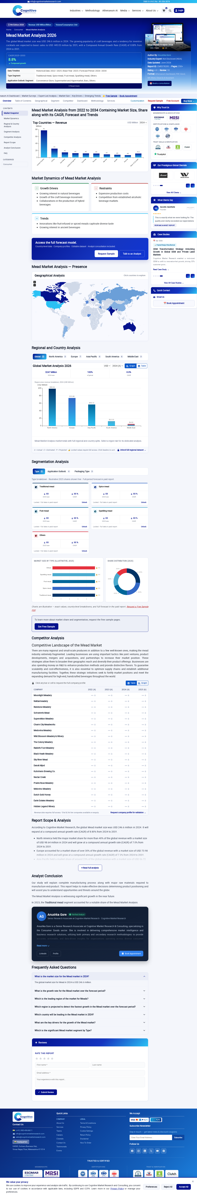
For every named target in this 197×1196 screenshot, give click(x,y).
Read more (42, 945)
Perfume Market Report (165, 225)
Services (136, 10)
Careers (59, 1135)
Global (39, 356)
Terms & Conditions (88, 1123)
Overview (7, 100)
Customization (137, 100)
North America (57, 356)
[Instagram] (138, 1151)
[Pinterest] (163, 1151)
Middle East (134, 356)
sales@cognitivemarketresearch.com (30, 1137)
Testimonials (61, 1146)
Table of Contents (23, 100)
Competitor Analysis (12, 137)
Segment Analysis (12, 131)
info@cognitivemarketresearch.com (45, 1)
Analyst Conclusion (12, 147)
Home (8, 29)
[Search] (170, 10)
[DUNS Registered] (158, 147)
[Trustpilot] (160, 154)
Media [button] (123, 10)
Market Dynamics (11, 118)
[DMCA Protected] (177, 147)
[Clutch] (187, 147)
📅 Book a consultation (160, 83)
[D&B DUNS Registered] (138, 1174)
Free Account (173, 100)
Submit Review (46, 1092)
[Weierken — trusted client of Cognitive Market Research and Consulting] (185, 175)
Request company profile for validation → (128, 812)
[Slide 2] (155, 185)
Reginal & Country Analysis (11, 125)
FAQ (5, 153)
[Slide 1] (153, 185)
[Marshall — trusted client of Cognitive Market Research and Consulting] (163, 175)
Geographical (41, 100)
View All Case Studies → (174, 283)
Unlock (84, 502)
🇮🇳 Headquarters (20, 1142)
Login (180, 10)
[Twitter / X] (151, 1151)
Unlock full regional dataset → (133, 450)
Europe (76, 356)
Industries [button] (75, 10)
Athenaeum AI (110, 10)
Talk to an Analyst (132, 253)
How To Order (85, 1143)
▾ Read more (74, 86)
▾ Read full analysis (90, 867)
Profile (55, 953)
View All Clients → (174, 192)
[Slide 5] (161, 185)
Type (38, 471)
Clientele (59, 1139)
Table (143, 365)
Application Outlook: (58, 471)
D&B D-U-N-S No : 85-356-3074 (156, 1)
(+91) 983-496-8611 (24, 1130)
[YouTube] (157, 1151)
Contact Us (18, 1124)
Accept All (183, 1186)
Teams (59, 1131)
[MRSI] (174, 118)
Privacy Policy (117, 1188)
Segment (55, 100)
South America (113, 356)
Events (59, 1150)
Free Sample (86, 95)
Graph (132, 365)
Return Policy (85, 1135)
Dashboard (82, 100)
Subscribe (178, 1137)
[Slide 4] (158, 185)
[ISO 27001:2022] (166, 129)
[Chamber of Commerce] (168, 147)
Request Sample (155, 100)
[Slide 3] (157, 185)
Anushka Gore (164, 55)
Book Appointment (103, 95)
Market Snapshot (11, 113)
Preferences (151, 1186)
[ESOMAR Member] (160, 118)
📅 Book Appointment (174, 303)
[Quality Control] (167, 136)
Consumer (18, 29)
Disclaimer (84, 1139)
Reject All (168, 1186)
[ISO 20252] (186, 129)
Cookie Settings (86, 1131)
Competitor (68, 100)
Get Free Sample (46, 626)
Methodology (92, 10)
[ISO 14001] (158, 136)
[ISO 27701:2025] (176, 129)
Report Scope (10, 142)
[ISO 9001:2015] (157, 129)
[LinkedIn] (144, 1151)
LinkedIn (42, 953)
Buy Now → (189, 101)
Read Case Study (160, 269)
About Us (151, 10)
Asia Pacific (93, 356)
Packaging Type (83, 471)
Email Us (160, 297)
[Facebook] (132, 1151)
